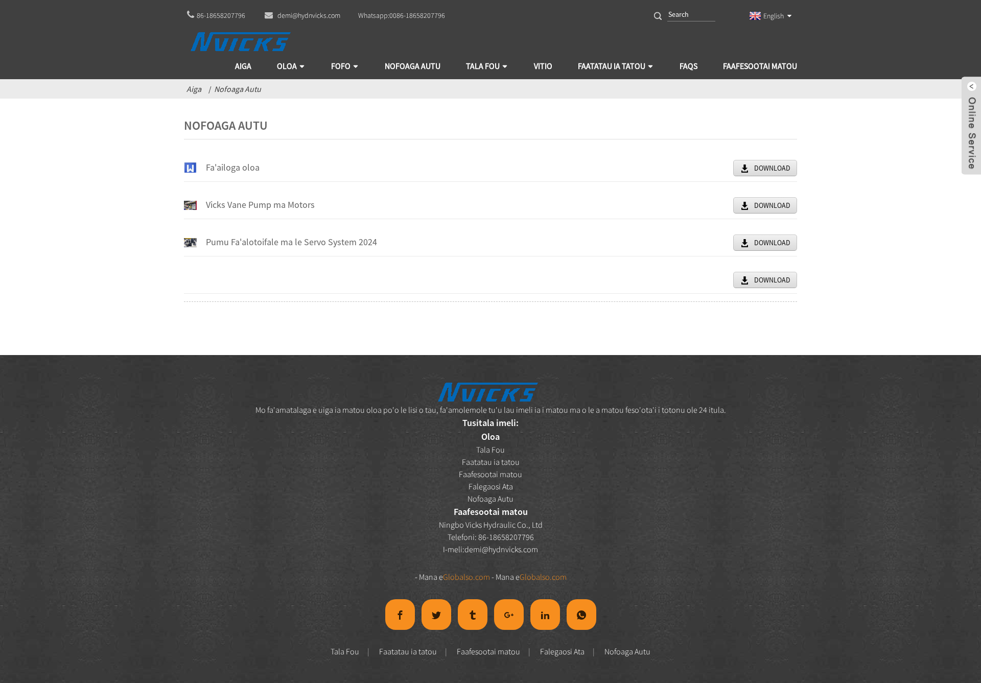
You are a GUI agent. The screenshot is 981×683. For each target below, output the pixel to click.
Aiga (193, 89)
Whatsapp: (401, 15)
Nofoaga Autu (237, 89)
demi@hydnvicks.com (501, 549)
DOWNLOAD (772, 168)
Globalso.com (466, 577)
